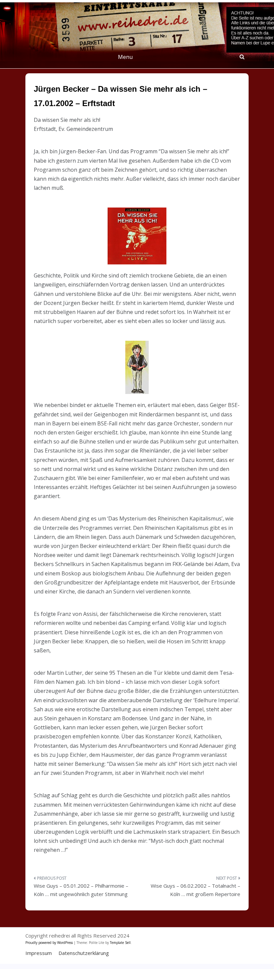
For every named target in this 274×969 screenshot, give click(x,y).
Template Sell (120, 942)
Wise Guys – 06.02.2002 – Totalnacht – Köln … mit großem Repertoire (195, 890)
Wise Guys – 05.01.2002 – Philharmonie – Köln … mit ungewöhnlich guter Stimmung (81, 890)
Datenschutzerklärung (83, 953)
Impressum (38, 953)
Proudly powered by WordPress (49, 942)
